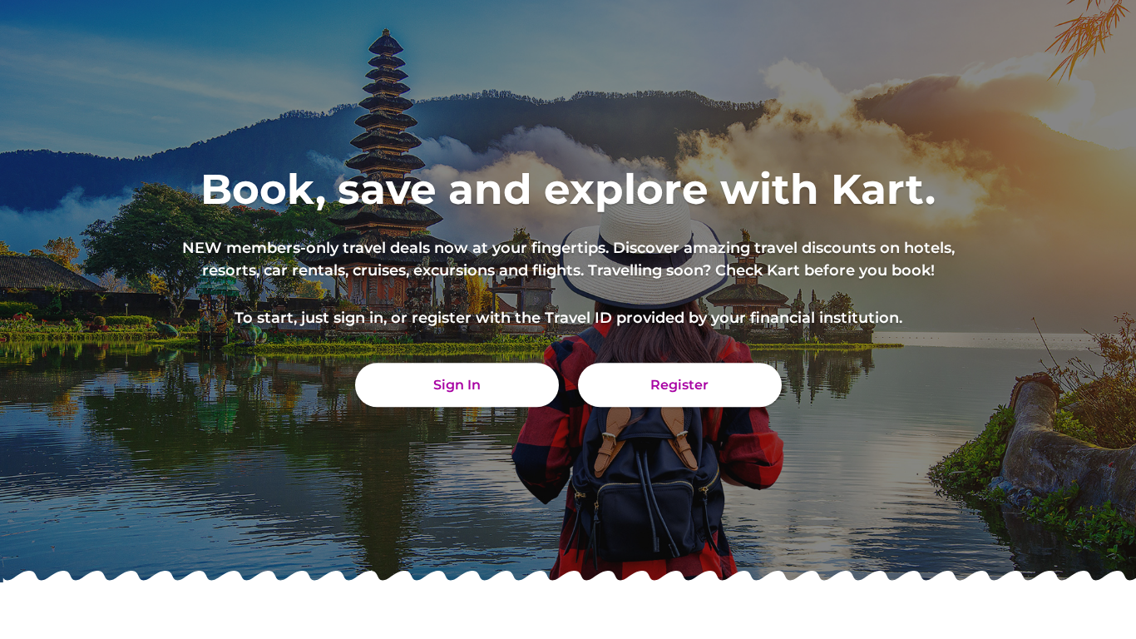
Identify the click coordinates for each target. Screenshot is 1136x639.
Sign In (457, 385)
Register (679, 385)
